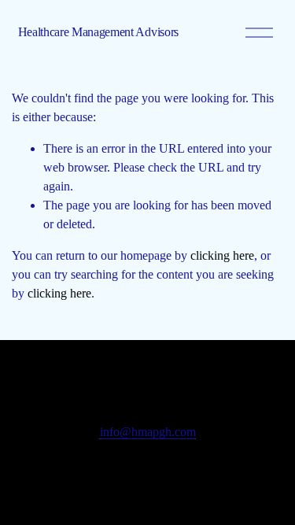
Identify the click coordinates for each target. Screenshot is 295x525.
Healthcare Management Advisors (98, 32)
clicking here (222, 255)
